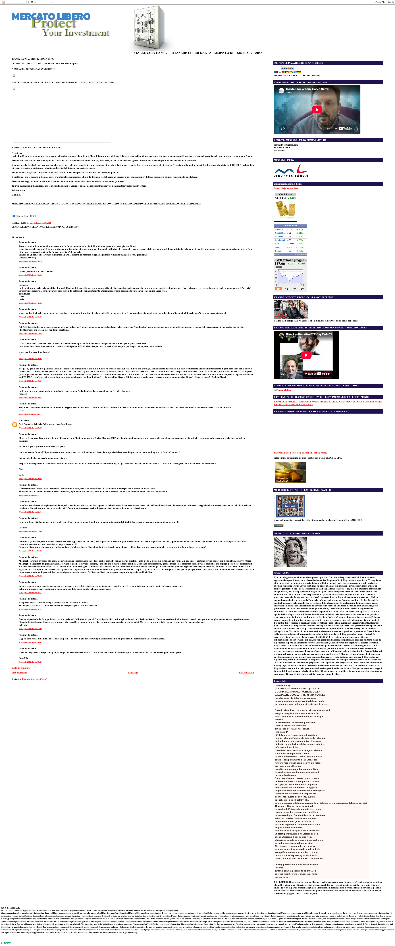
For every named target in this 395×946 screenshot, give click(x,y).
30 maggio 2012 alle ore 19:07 (30, 359)
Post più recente (19, 672)
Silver (277, 247)
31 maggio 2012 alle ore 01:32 (30, 551)
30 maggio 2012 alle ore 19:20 (30, 381)
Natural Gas (280, 233)
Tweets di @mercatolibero (286, 188)
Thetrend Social (309, 452)
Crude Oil (279, 229)
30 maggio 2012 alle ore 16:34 (30, 275)
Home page (133, 672)
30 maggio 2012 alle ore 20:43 (30, 428)
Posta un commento (21, 668)
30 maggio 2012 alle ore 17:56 (30, 333)
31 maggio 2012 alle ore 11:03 (30, 593)
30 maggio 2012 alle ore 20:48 (30, 479)
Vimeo (323, 452)
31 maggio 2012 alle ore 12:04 (30, 629)
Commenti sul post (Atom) (34, 679)
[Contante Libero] (283, 390)
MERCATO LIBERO (51, 16)
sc (20, 420)
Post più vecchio (246, 672)
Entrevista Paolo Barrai (285, 452)
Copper (278, 251)
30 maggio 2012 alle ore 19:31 (30, 397)
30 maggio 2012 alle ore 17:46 (30, 317)
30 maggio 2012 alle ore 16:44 (30, 303)
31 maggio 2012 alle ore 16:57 (30, 642)
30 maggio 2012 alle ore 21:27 (30, 495)
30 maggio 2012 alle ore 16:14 (30, 261)
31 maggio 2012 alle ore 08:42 (30, 576)
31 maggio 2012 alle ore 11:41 (30, 609)
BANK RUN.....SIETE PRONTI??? (33, 58)
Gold (277, 244)
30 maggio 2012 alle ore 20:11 (30, 414)
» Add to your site (301, 254)
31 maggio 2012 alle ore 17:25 (30, 662)
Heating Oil (280, 240)
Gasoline (279, 237)
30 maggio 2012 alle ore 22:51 (30, 512)
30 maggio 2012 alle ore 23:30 (30, 531)
